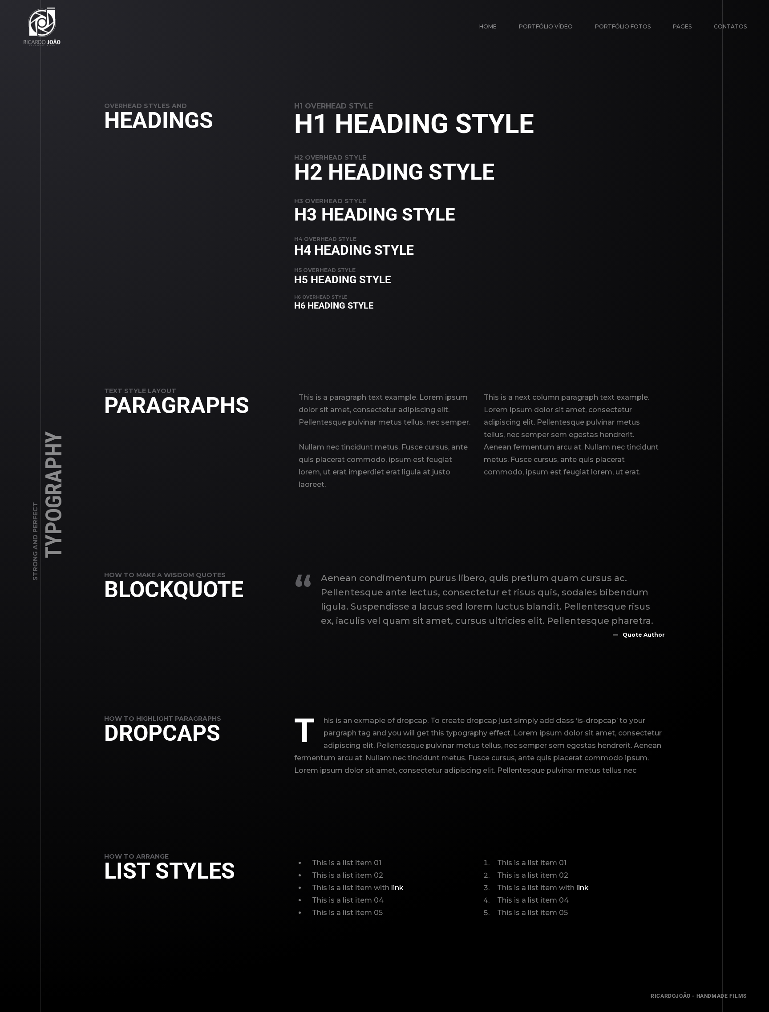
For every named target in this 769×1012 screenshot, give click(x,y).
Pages (682, 26)
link (397, 887)
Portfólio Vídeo (546, 26)
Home (488, 26)
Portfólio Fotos (623, 26)
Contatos (730, 26)
